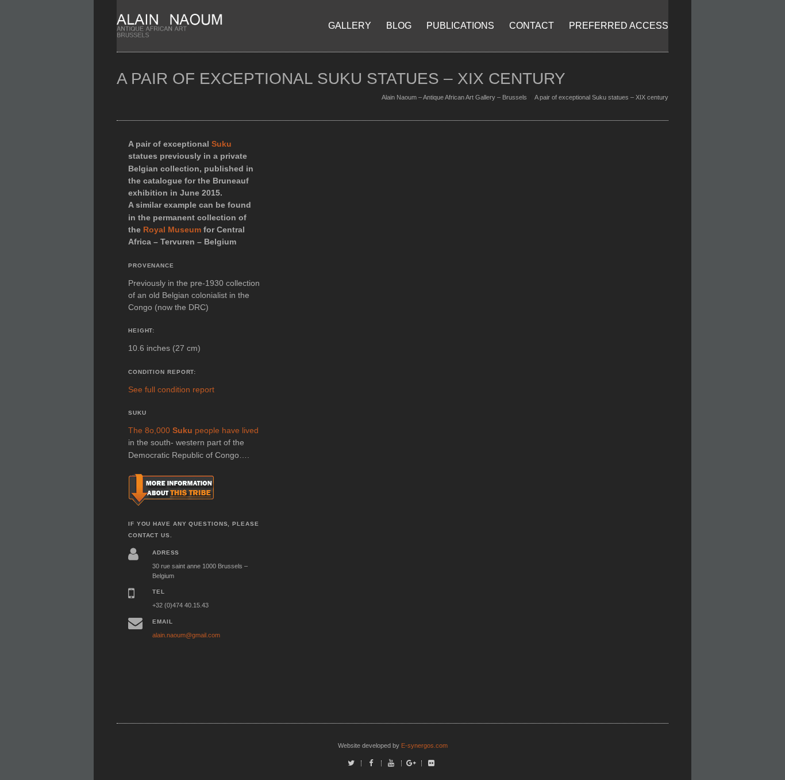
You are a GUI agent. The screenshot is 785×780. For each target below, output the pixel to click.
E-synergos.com (424, 745)
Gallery (349, 25)
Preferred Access (618, 25)
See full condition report (171, 389)
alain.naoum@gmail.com (186, 635)
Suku (221, 143)
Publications (460, 25)
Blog (398, 25)
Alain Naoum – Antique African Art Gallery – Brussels (454, 97)
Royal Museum (172, 229)
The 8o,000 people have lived (193, 430)
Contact (531, 25)
